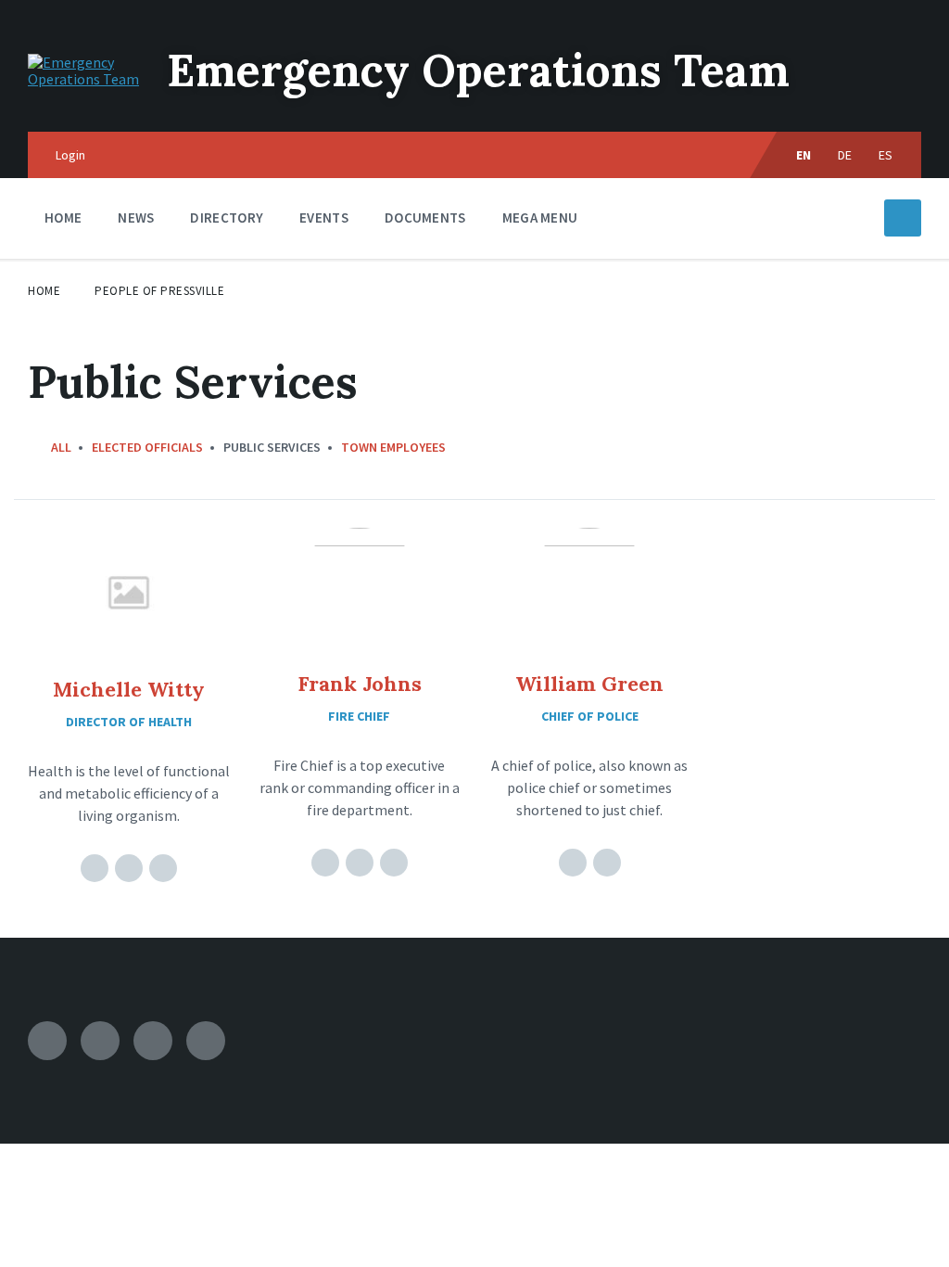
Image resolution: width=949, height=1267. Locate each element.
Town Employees (393, 447)
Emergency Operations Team (478, 70)
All (61, 447)
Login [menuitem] (70, 155)
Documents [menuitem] (425, 217)
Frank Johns (359, 684)
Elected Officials (147, 447)
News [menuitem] (136, 217)
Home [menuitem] (63, 217)
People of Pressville (159, 291)
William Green (589, 684)
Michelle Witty (129, 689)
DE (845, 155)
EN (804, 155)
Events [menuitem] (323, 217)
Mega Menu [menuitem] (540, 217)
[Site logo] (83, 79)
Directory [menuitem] (226, 217)
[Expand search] (902, 218)
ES (886, 155)
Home (44, 291)
